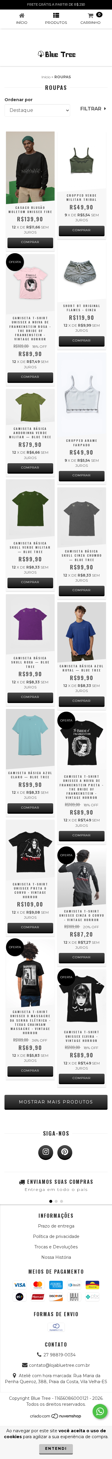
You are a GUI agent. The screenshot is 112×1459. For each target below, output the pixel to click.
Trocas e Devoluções (56, 1247)
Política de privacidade (56, 1236)
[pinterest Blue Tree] (64, 1152)
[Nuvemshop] (56, 1417)
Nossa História (56, 1257)
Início (46, 77)
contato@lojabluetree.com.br (59, 1365)
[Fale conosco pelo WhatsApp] (100, 1411)
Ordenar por (18, 99)
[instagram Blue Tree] (45, 1152)
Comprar (30, 242)
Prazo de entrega (56, 1226)
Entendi (56, 1448)
